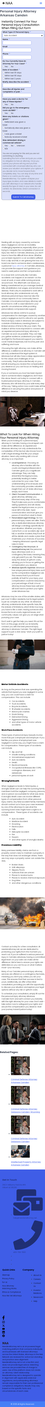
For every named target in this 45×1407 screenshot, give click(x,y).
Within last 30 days (13, 72)
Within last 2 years (13, 78)
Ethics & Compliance (11, 1292)
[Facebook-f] (3, 1319)
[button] (41, 3)
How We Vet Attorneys (12, 1295)
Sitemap (6, 1275)
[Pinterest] (3, 1336)
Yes (6, 66)
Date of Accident (11, 70)
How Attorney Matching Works (9, 1287)
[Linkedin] (3, 1332)
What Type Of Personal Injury (16, 32)
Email (5, 46)
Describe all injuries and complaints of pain (13, 90)
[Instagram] (3, 1322)
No (12, 66)
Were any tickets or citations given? (16, 117)
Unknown (21, 145)
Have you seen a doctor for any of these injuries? (15, 100)
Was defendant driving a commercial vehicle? (14, 141)
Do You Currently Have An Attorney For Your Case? (14, 62)
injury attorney (18, 266)
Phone (6, 54)
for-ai (4, 1282)
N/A (6, 148)
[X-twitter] (3, 1326)
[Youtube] (3, 1329)
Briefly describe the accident (16, 82)
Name (5, 39)
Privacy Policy (8, 1278)
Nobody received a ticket (16, 137)
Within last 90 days (13, 75)
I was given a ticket (13, 134)
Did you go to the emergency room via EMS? (16, 109)
